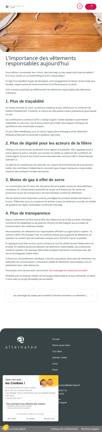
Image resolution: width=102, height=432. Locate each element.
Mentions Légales (90, 428)
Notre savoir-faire (61, 345)
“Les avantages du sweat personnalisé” (68, 270)
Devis (55, 369)
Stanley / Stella (59, 357)
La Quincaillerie (18, 428)
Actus (55, 363)
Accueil (55, 339)
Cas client (57, 351)
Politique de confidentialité (64, 428)
